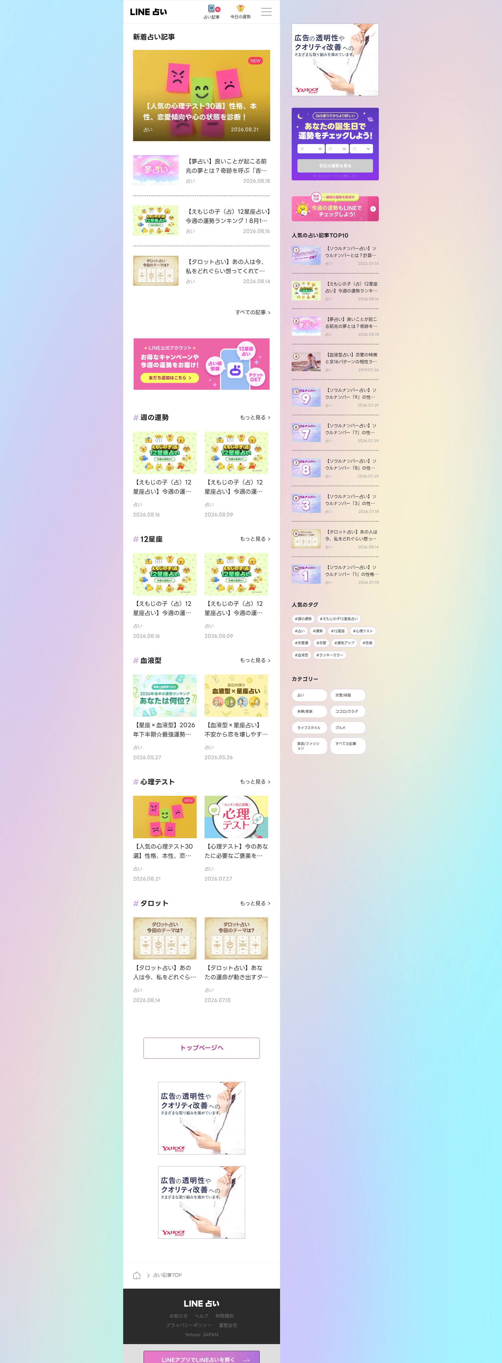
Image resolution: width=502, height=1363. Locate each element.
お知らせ (178, 1316)
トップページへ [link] (202, 1048)
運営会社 (228, 1325)
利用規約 (224, 1316)
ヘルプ (201, 1316)
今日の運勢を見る (335, 166)
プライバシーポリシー (189, 1325)
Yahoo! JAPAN (201, 1334)
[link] (335, 255)
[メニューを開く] (266, 12)
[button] (335, 206)
